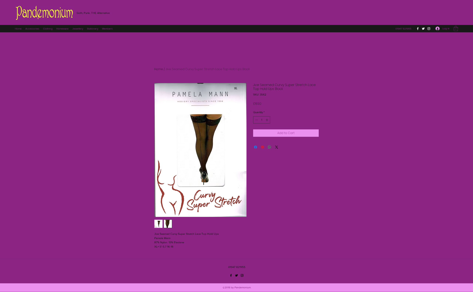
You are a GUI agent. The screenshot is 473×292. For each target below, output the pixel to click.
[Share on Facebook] (255, 147)
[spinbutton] (262, 119)
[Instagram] (429, 28)
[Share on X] (276, 147)
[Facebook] (418, 28)
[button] (456, 28)
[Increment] (267, 119)
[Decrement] (256, 119)
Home (158, 69)
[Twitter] (423, 28)
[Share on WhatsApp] (269, 147)
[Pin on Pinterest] (262, 147)
